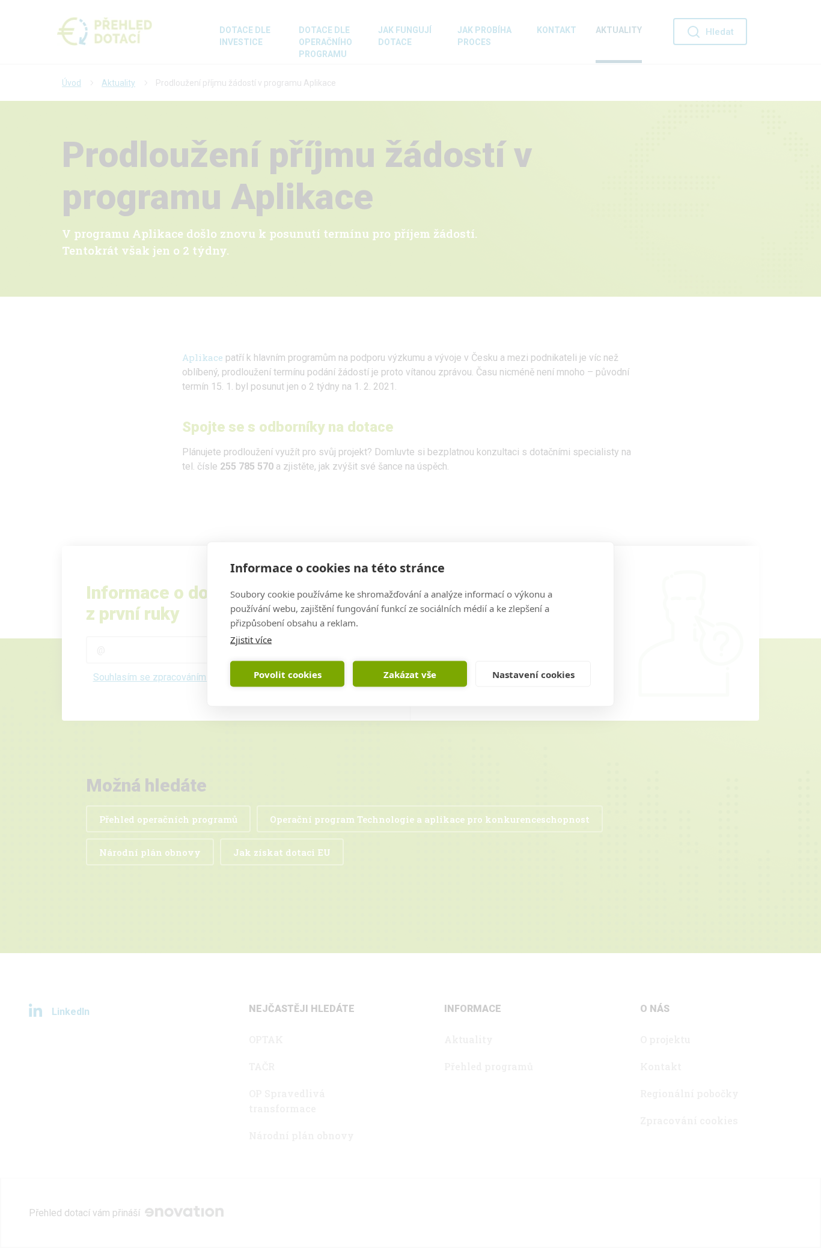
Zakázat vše (409, 674)
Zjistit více (251, 640)
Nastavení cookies (533, 674)
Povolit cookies (288, 674)
